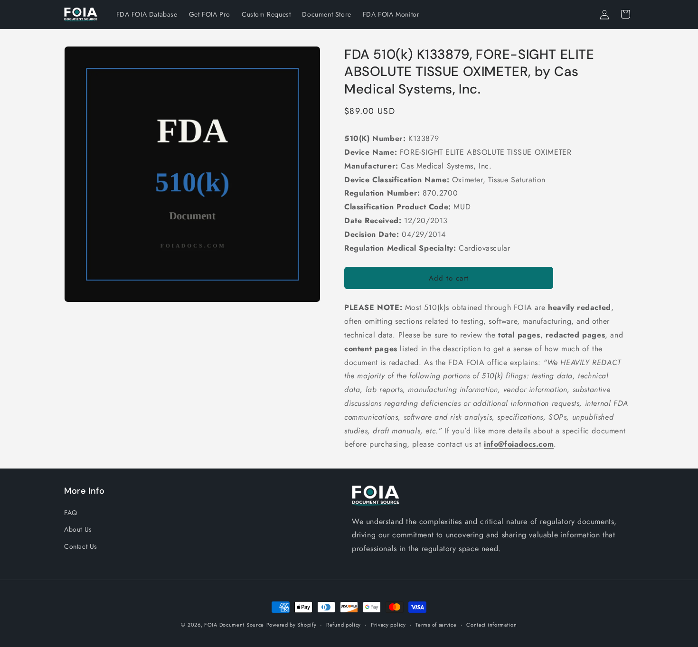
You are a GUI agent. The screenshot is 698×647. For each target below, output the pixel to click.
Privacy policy (388, 624)
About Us (78, 529)
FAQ (70, 513)
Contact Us (80, 546)
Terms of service (435, 624)
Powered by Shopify (291, 624)
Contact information (491, 624)
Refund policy (343, 624)
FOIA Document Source (234, 624)
